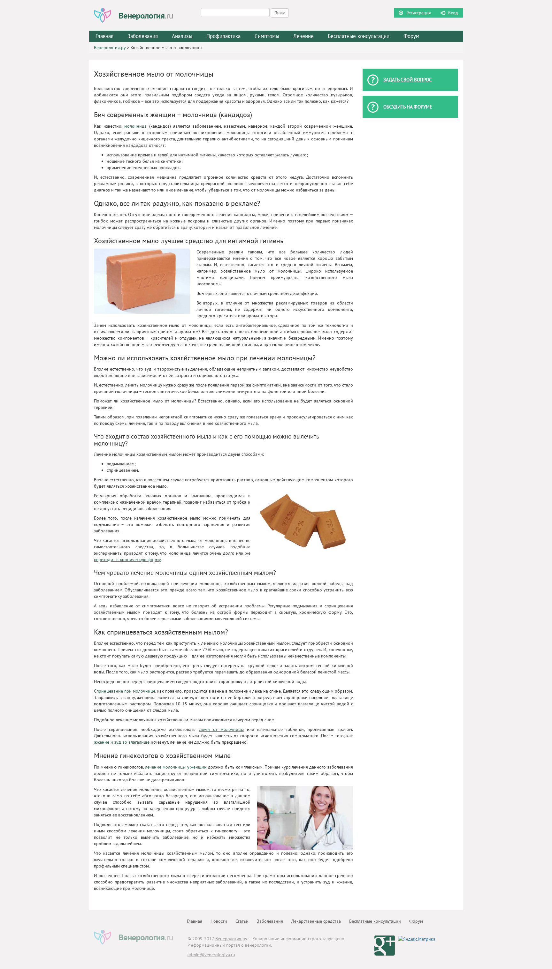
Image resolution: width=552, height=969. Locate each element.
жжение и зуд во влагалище (122, 742)
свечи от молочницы (221, 729)
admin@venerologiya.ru (211, 955)
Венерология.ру (110, 47)
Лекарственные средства (316, 921)
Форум (411, 36)
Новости (219, 921)
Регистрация (418, 13)
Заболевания (270, 921)
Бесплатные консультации (358, 36)
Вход (453, 13)
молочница (135, 126)
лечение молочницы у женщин (176, 767)
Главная (104, 36)
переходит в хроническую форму (127, 559)
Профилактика (223, 36)
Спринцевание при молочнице (124, 691)
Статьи (242, 921)
